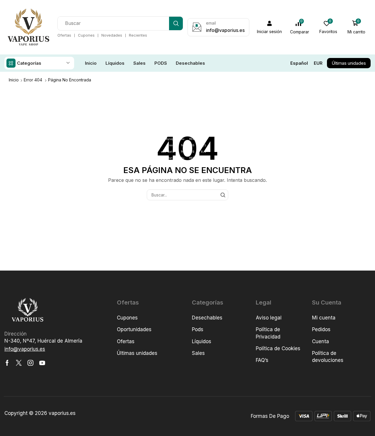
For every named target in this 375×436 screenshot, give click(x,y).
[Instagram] (30, 363)
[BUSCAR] (222, 194)
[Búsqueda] (176, 23)
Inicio (14, 79)
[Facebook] (7, 363)
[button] (269, 27)
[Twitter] (19, 363)
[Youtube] (42, 363)
